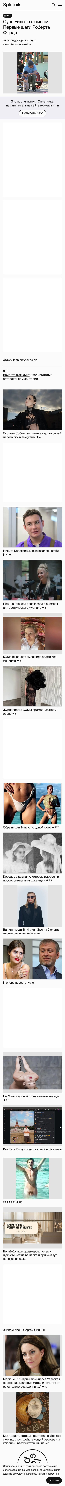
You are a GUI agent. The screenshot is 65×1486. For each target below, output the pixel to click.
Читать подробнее (48, 1473)
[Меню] (60, 5)
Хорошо (54, 1480)
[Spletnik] (11, 5)
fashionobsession (25, 360)
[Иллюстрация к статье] (32, 72)
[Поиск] (53, 5)
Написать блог (32, 113)
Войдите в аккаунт (16, 375)
